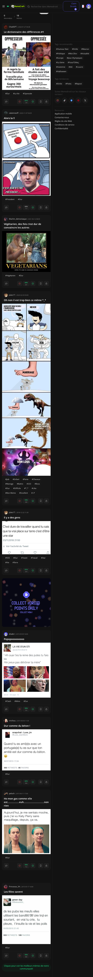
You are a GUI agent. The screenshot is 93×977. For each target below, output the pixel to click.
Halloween (61, 71)
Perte (26, 479)
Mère (18, 701)
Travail (35, 558)
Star (44, 558)
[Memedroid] (7, 6)
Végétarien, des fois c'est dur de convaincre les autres (22, 225)
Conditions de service (64, 124)
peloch (12, 793)
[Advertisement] (73, 24)
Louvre (80, 67)
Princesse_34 (14, 886)
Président (10, 199)
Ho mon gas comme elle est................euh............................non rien (26, 802)
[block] (46, 101)
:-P (34, 493)
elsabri (12, 634)
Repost (79, 83)
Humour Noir (63, 49)
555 (8, 558)
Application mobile (63, 113)
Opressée (28, 93)
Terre (16, 562)
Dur (8, 93)
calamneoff (13, 113)
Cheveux (36, 479)
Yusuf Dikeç (74, 62)
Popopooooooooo (14, 639)
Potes (69, 83)
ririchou (12, 720)
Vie (8, 562)
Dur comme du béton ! (17, 725)
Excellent (24, 493)
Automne (61, 67)
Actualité (85, 53)
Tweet (24, 558)
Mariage (10, 484)
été (71, 67)
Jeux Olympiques (75, 58)
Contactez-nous (62, 117)
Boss (38, 484)
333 (29, 484)
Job (8, 479)
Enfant (16, 479)
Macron (86, 49)
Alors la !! (9, 118)
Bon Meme (11, 493)
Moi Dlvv (73, 53)
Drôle (75, 49)
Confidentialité (61, 128)
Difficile (17, 488)
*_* (26, 488)
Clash (9, 701)
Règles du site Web (63, 121)
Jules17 (12, 295)
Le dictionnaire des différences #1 (24, 32)
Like (34, 488)
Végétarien (11, 275)
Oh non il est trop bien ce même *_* (25, 300)
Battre (20, 484)
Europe (60, 58)
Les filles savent (13, 891)
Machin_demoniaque (18, 219)
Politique (61, 53)
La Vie (16, 93)
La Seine (60, 62)
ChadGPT (13, 27)
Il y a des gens (12, 517)
